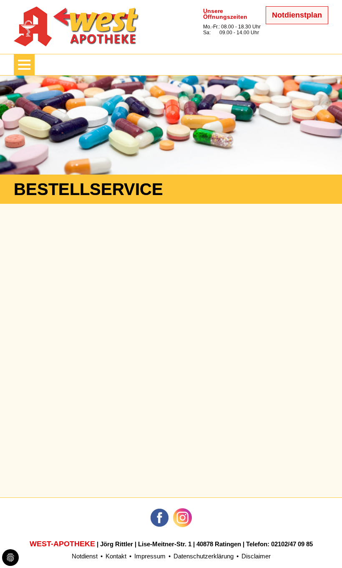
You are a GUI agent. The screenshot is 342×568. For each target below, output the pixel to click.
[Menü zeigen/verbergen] (24, 64)
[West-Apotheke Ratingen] (76, 44)
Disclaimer (256, 556)
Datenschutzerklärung (204, 556)
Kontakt (116, 556)
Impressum (150, 556)
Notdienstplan (297, 15)
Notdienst (85, 556)
